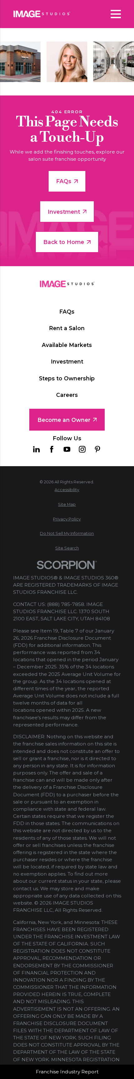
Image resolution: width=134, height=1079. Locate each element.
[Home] (42, 14)
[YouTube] (67, 449)
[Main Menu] (116, 14)
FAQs (63, 181)
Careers (67, 395)
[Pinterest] (97, 449)
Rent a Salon (67, 328)
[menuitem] (67, 490)
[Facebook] (51, 449)
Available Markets (67, 345)
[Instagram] (82, 449)
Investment (64, 211)
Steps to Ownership (67, 378)
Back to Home (63, 242)
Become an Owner (63, 420)
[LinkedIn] (36, 449)
